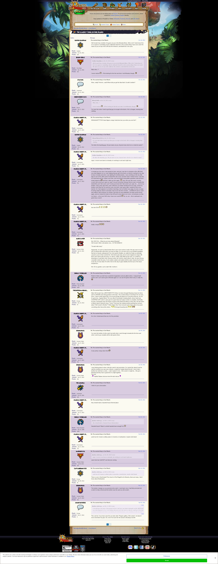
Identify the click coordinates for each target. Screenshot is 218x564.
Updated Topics (105, 24)
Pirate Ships (107, 541)
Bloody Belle (80, 58)
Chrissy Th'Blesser (80, 273)
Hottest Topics (116, 24)
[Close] (215, 558)
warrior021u (80, 451)
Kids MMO (125, 540)
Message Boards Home (80, 28)
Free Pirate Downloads (145, 538)
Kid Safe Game (125, 537)
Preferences (167, 556)
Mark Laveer (80, 239)
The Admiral (80, 383)
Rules (124, 24)
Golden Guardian (80, 40)
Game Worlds (107, 540)
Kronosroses (80, 331)
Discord (115, 13)
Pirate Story (108, 538)
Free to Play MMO (108, 537)
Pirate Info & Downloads (145, 537)
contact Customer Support (117, 15)
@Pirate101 (117, 18)
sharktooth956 (80, 503)
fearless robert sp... (80, 118)
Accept (167, 560)
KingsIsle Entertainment (134, 0)
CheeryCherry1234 (80, 97)
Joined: (74, 52)
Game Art (107, 542)
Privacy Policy (70, 556)
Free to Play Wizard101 (88, 538)
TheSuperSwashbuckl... (80, 290)
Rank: (74, 51)
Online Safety (125, 538)
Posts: (74, 54)
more (142, 505)
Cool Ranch (92, 28)
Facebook (122, 18)
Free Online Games (88, 537)
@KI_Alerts (136, 18)
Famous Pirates (145, 541)
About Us (88, 540)
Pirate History (145, 540)
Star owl (80, 80)
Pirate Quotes (145, 542)
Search (96, 24)
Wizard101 (145, 0)
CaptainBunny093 (80, 469)
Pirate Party (125, 541)
